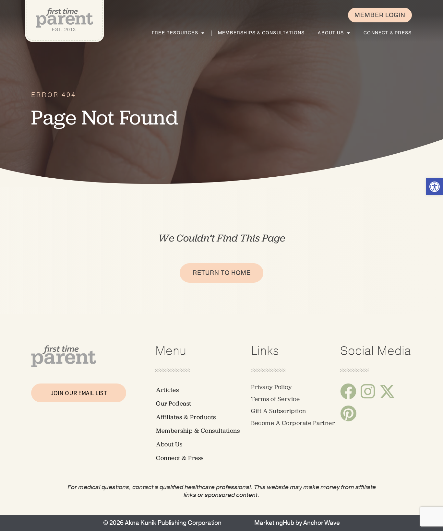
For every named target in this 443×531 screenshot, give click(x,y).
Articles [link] (167, 390)
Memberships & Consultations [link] (261, 33)
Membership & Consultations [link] (198, 431)
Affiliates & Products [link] (186, 417)
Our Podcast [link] (173, 403)
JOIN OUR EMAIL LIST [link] (79, 393)
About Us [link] (331, 33)
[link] (434, 186)
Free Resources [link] (175, 33)
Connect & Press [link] (388, 33)
